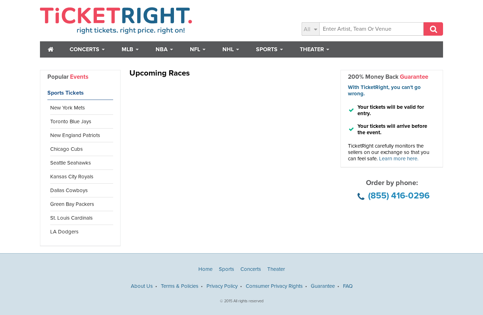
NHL (228, 49)
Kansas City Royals (71, 176)
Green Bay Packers (72, 204)
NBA (162, 49)
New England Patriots (75, 135)
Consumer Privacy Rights (274, 286)
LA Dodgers (64, 231)
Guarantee (323, 286)
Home (205, 269)
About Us (142, 286)
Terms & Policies (179, 286)
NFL (196, 49)
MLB (128, 49)
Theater (312, 49)
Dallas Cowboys (69, 190)
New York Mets (67, 108)
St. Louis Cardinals (71, 218)
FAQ (348, 286)
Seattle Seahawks (70, 163)
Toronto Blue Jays (70, 121)
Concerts (85, 49)
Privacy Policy (222, 286)
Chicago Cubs (66, 149)
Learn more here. (398, 158)
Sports (267, 49)
